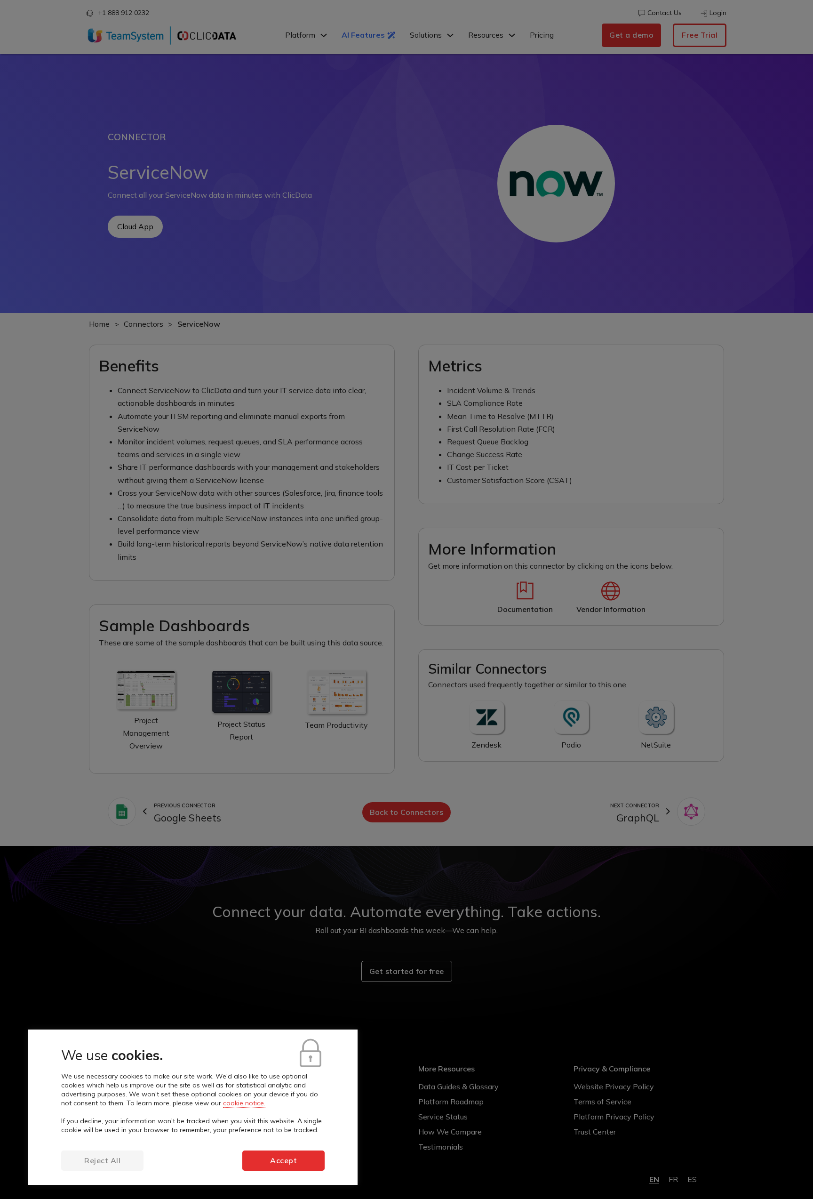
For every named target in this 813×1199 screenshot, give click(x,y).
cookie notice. (244, 1103)
